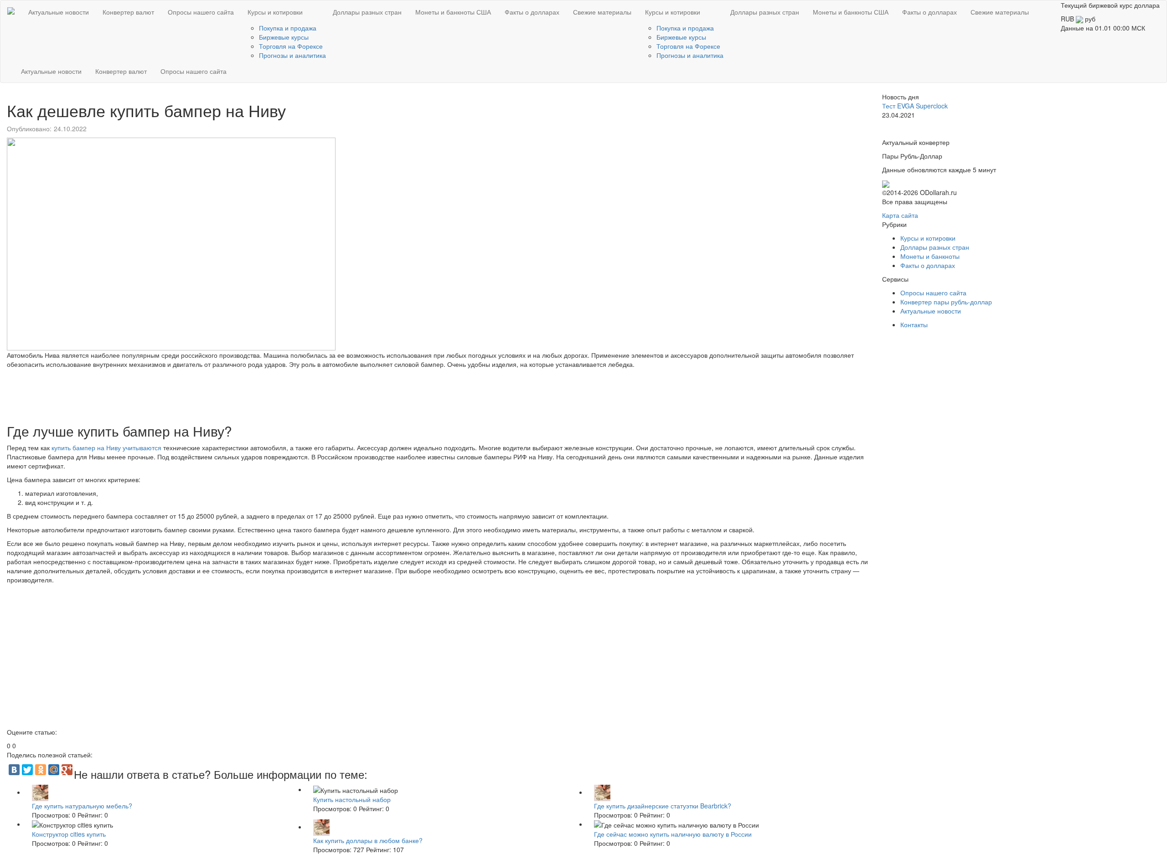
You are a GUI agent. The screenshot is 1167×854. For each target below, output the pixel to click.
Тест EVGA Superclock (915, 105)
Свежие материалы (602, 11)
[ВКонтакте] (14, 769)
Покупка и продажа (287, 27)
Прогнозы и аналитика (292, 55)
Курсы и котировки (275, 11)
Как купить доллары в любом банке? (368, 840)
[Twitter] (27, 769)
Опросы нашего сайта (201, 11)
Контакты (914, 324)
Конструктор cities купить (69, 834)
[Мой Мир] (53, 769)
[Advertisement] (280, 393)
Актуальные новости (58, 11)
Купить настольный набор (352, 799)
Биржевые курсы (284, 36)
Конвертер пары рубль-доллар (946, 301)
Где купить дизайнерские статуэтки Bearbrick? (662, 805)
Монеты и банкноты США (453, 11)
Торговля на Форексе (291, 46)
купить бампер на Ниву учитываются (106, 447)
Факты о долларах (532, 11)
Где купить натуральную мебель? (82, 805)
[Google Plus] (67, 769)
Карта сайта (900, 215)
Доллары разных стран (367, 11)
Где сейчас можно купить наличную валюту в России (673, 834)
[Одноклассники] (40, 769)
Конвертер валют (128, 11)
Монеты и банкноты (930, 256)
